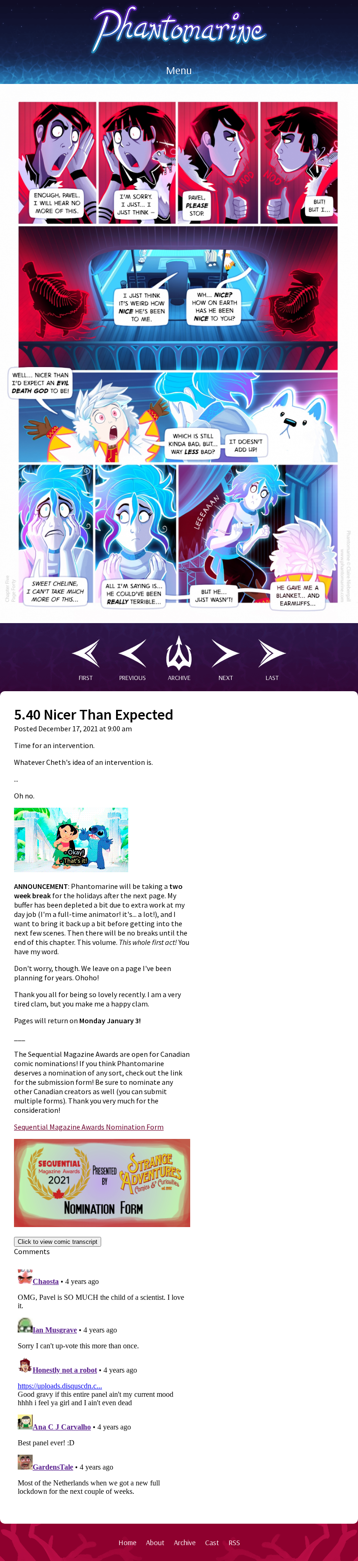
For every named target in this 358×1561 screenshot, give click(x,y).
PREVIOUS (132, 677)
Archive (185, 1542)
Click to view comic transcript (57, 1241)
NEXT (226, 677)
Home (127, 1542)
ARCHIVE (179, 677)
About (155, 1542)
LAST (272, 677)
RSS (234, 1542)
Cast (212, 1542)
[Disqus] (102, 1382)
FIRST (86, 677)
